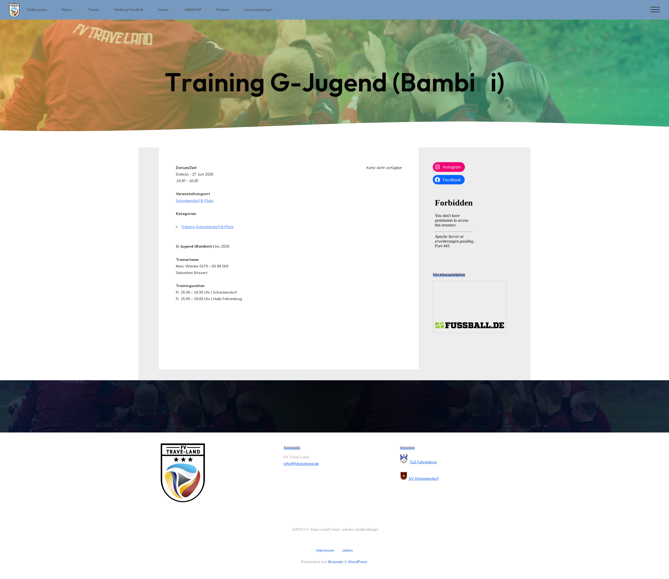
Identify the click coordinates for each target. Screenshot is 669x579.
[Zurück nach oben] (648, 558)
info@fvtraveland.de (301, 463)
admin (347, 550)
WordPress (357, 561)
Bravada (335, 561)
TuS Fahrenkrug (423, 462)
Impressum (325, 550)
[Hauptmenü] (655, 10)
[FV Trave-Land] (14, 9)
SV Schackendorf (424, 478)
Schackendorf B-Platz (195, 200)
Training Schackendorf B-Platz (207, 226)
